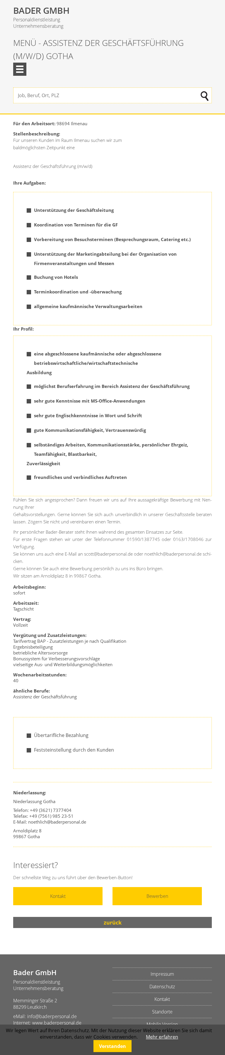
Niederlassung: (30, 792)
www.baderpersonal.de (56, 1023)
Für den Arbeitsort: (35, 123)
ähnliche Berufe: (32, 691)
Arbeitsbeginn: (29, 587)
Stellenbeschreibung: (36, 134)
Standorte (162, 1011)
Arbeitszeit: (26, 603)
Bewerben (157, 896)
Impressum (162, 974)
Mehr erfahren (162, 1037)
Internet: (22, 1023)
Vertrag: (22, 619)
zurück (113, 922)
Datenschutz (162, 986)
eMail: (19, 1016)
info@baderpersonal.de (52, 1016)
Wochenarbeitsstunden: (40, 675)
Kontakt (58, 896)
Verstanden (112, 1046)
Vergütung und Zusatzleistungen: (49, 635)
